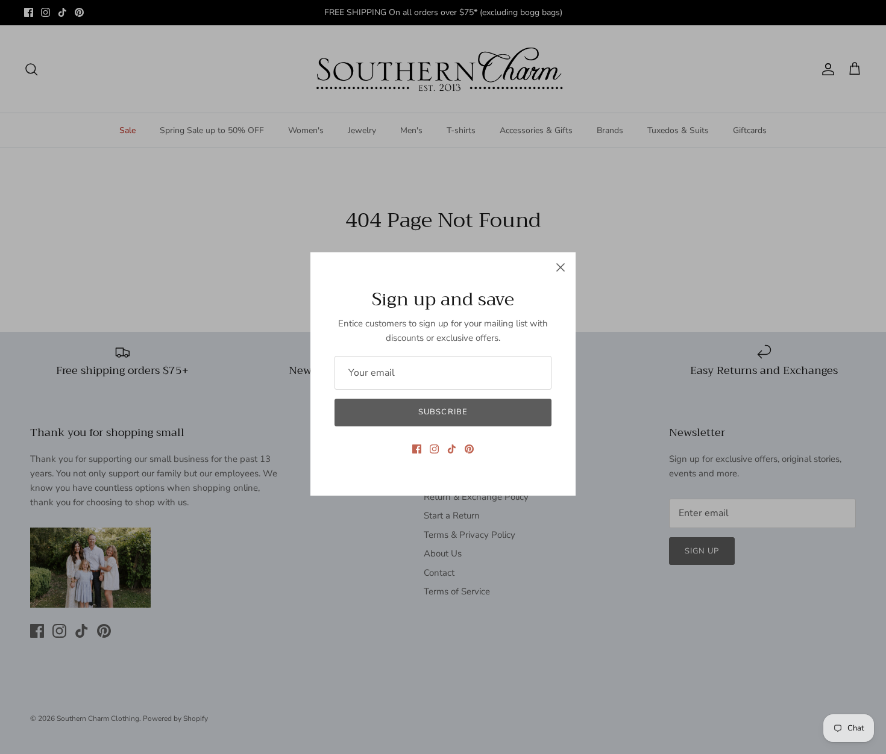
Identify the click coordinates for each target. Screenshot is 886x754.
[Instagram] (434, 448)
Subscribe (442, 412)
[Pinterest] (469, 448)
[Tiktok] (451, 448)
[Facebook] (416, 448)
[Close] (560, 267)
